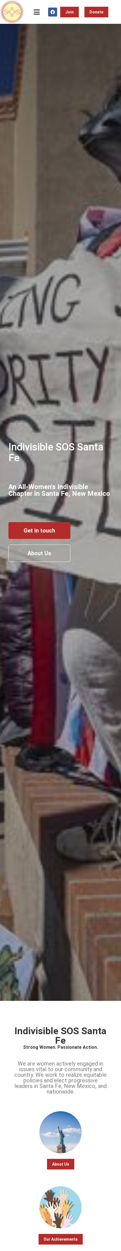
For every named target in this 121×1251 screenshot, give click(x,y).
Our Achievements (61, 1239)
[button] (37, 12)
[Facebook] (52, 12)
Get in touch (39, 530)
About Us (39, 553)
